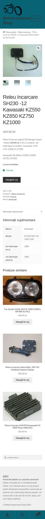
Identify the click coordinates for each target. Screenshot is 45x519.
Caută (22, 515)
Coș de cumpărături (35, 512)
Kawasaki (13, 199)
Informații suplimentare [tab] (13, 212)
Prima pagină (11, 32)
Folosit (13, 197)
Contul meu (7, 515)
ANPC (6, 476)
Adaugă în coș (12, 179)
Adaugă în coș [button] (22, 322)
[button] (38, 48)
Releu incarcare (24, 32)
